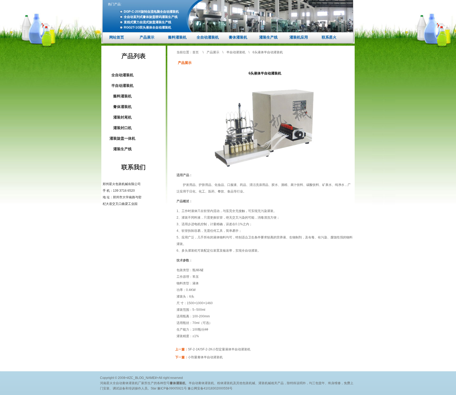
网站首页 (116, 37)
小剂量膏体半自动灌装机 (205, 357)
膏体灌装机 (238, 37)
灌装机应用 (298, 37)
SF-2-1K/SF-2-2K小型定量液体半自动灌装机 (219, 349)
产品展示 (147, 37)
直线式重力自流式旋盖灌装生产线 (147, 22)
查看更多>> (134, 213)
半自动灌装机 (122, 85)
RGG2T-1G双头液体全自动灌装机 (147, 27)
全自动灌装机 (208, 37)
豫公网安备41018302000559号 (210, 388)
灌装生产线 (268, 37)
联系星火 (329, 37)
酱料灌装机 (177, 37)
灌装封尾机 (122, 117)
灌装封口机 (122, 128)
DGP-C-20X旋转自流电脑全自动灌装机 (151, 11)
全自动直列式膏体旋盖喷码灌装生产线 (151, 17)
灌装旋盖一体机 (122, 138)
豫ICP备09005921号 (172, 388)
